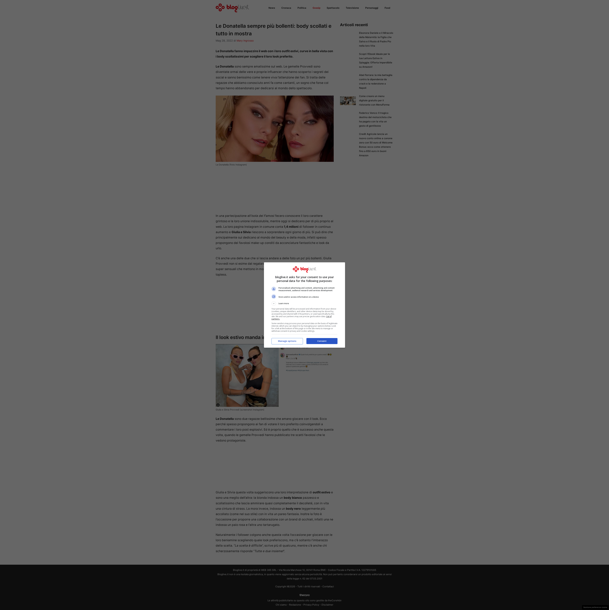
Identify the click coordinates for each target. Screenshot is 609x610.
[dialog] (304, 305)
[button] (304, 303)
